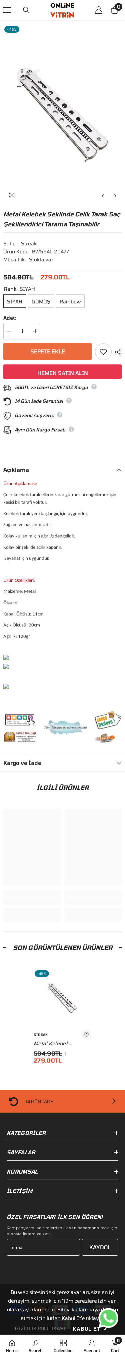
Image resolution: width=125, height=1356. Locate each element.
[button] (103, 196)
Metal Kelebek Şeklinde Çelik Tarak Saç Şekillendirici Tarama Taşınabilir (58, 1043)
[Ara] (26, 10)
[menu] (7, 10)
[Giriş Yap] (98, 10)
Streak (29, 243)
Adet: (9, 318)
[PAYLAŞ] (117, 352)
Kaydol (100, 1247)
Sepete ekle (47, 351)
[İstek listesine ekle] (103, 351)
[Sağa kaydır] (114, 1102)
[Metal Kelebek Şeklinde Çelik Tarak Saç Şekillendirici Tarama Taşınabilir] (62, 998)
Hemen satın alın (62, 373)
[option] (62, 113)
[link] (32, 901)
